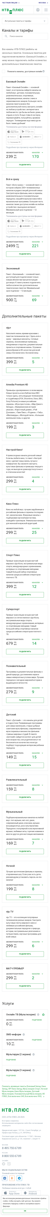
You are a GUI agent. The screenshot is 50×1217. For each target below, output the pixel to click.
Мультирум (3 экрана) (19, 1070)
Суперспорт (13, 609)
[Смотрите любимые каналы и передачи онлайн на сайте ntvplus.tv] (12, 138)
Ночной (10, 865)
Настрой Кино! (14, 449)
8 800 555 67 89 (11, 1156)
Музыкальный (14, 811)
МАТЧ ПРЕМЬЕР (15, 968)
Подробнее (37, 1020)
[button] (43, 1014)
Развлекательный (16, 779)
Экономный (13, 268)
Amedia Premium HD (17, 384)
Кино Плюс (12, 503)
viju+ (8, 327)
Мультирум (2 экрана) (19, 1054)
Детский (11, 714)
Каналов (36, 154)
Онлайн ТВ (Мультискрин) (21, 1014)
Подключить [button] (25, 165)
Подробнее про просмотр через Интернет (24, 147)
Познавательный (16, 666)
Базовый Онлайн (15, 81)
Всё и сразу (12, 179)
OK (25, 1211)
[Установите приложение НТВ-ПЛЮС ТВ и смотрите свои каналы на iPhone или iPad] (13, 133)
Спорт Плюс (13, 555)
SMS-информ (14, 1034)
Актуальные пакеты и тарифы (18, 21)
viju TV (9, 911)
